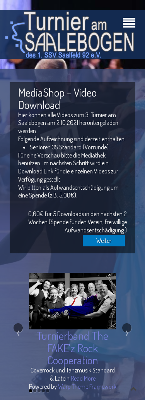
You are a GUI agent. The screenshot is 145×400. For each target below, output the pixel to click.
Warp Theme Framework (87, 386)
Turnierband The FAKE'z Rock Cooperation (72, 347)
